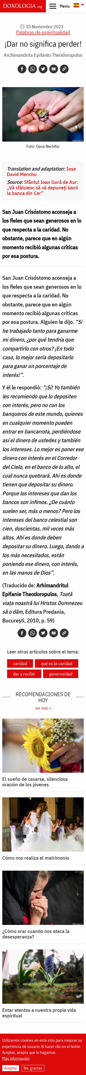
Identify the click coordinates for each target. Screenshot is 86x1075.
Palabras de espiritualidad (43, 32)
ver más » (43, 708)
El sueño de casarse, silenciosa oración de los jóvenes (35, 781)
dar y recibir (24, 674)
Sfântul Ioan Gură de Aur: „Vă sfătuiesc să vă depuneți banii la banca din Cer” (42, 187)
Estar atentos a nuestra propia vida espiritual (39, 1012)
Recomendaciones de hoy (43, 697)
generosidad (60, 674)
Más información (16, 1058)
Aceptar (10, 1068)
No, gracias (33, 1068)
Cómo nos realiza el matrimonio (35, 858)
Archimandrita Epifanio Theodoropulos (43, 54)
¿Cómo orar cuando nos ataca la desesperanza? (35, 933)
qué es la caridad (56, 663)
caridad (20, 663)
